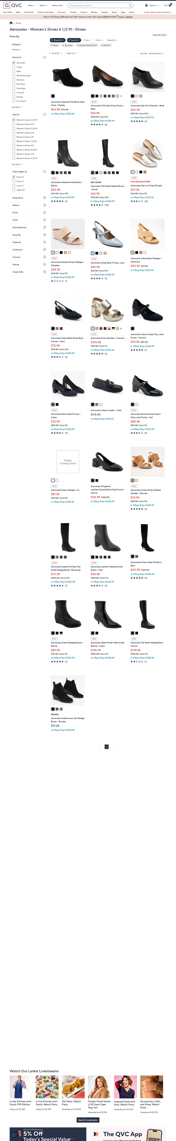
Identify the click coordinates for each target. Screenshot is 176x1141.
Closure (16, 257)
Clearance (61, 12)
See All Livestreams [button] (88, 1120)
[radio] (53, 96)
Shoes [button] (55, 45)
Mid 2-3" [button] (106, 45)
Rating (16, 264)
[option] (88, 17)
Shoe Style (18, 197)
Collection (18, 249)
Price (15, 212)
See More (16, 107)
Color (15, 220)
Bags (123, 12)
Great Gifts (18, 272)
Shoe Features (20, 227)
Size (16, 114)
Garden (73, 12)
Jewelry (104, 12)
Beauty (94, 12)
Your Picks (7, 12)
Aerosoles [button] (68, 45)
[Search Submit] (130, 5)
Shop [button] (30, 5)
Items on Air (57, 5)
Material (17, 242)
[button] (147, 5)
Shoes (114, 12)
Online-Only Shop (45, 12)
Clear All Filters (159, 35)
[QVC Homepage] (11, 23)
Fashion (83, 12)
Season (16, 205)
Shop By (17, 234)
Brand (17, 57)
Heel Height (20, 171)
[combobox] (98, 5)
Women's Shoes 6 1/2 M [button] (88, 45)
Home (131, 12)
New (18, 12)
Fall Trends (29, 12)
